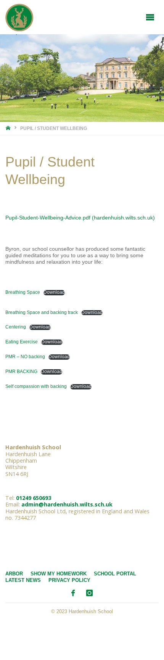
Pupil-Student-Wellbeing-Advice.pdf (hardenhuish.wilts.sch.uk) (80, 218)
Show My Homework (59, 574)
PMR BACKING (21, 371)
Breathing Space (22, 292)
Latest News (23, 580)
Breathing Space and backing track (41, 312)
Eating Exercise (21, 342)
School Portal (115, 574)
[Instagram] (89, 593)
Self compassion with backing (36, 386)
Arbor (14, 574)
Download (54, 292)
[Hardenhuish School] (19, 17)
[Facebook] (73, 593)
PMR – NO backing (25, 356)
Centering (15, 327)
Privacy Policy (69, 580)
